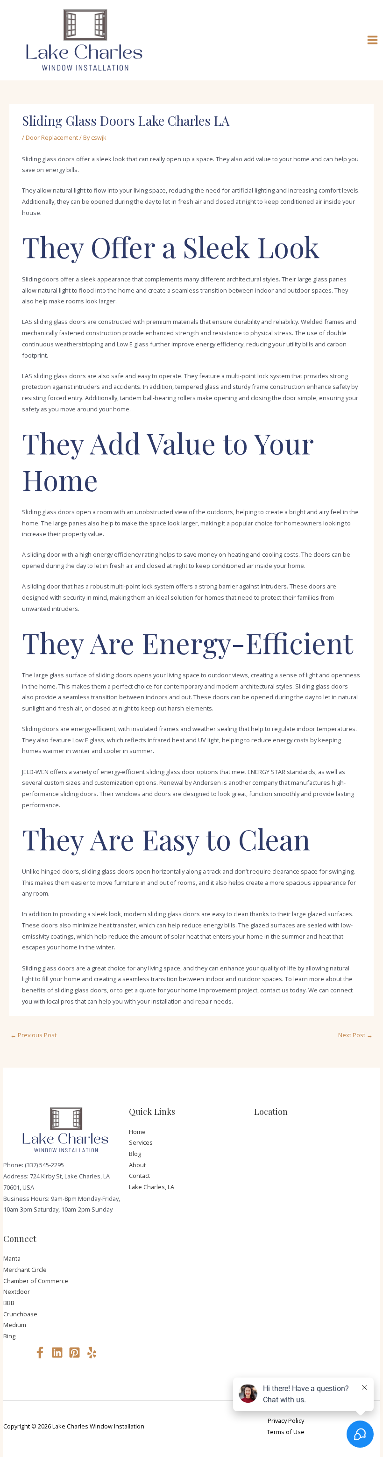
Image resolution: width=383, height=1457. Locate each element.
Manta (12, 1258)
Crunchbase (20, 1314)
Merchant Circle (25, 1269)
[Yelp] (92, 1352)
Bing (9, 1336)
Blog (135, 1153)
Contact (139, 1175)
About (137, 1165)
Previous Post (33, 1035)
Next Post (355, 1035)
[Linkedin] (57, 1352)
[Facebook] (40, 1352)
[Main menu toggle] (372, 40)
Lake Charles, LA (151, 1187)
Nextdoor (16, 1291)
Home (137, 1131)
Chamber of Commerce (35, 1281)
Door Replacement (52, 137)
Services (141, 1142)
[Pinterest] (74, 1352)
